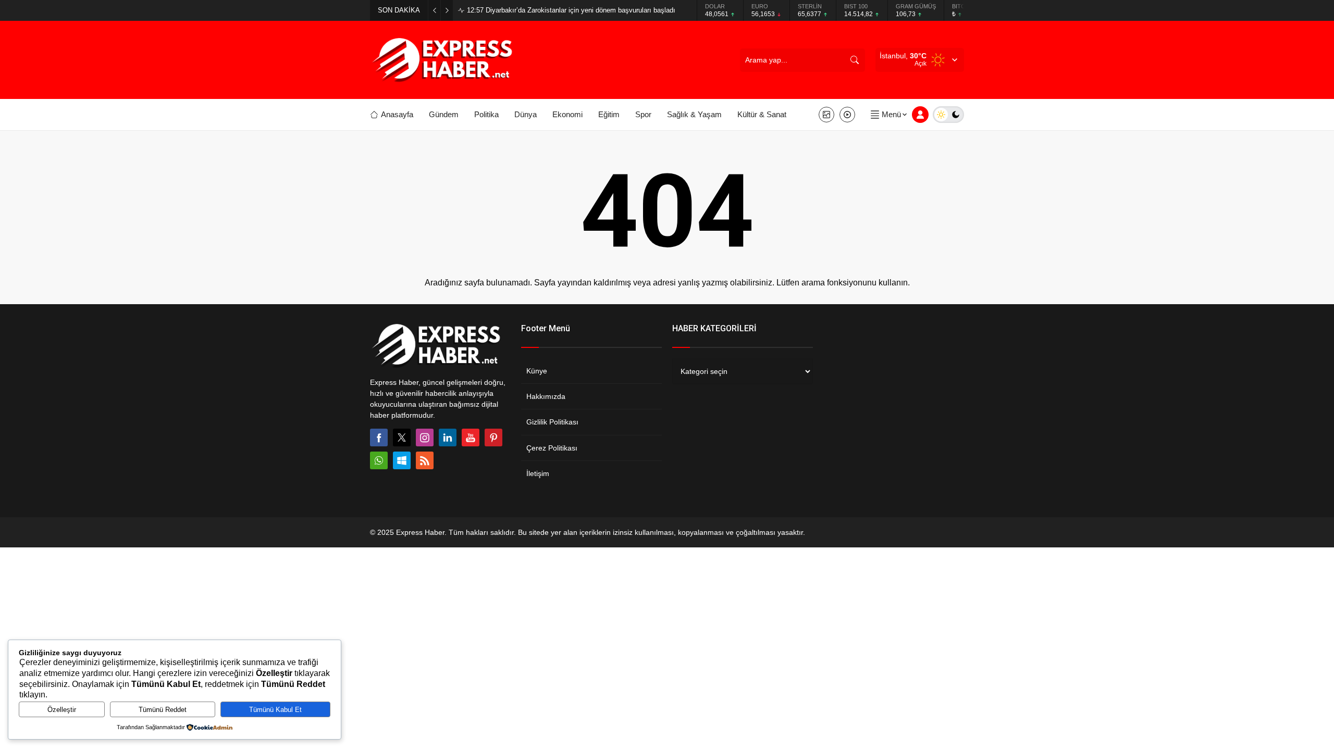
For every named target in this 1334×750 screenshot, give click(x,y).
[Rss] (425, 460)
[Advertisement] (333, 200)
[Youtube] (470, 437)
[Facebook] (379, 437)
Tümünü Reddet (163, 710)
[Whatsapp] (379, 460)
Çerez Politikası (551, 448)
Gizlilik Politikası (552, 422)
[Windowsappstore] (402, 460)
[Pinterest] (493, 437)
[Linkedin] (447, 437)
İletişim (537, 473)
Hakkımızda (545, 396)
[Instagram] (425, 437)
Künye (536, 371)
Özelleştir (61, 710)
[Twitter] (402, 437)
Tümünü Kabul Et (275, 710)
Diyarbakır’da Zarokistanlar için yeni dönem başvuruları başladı (571, 10)
